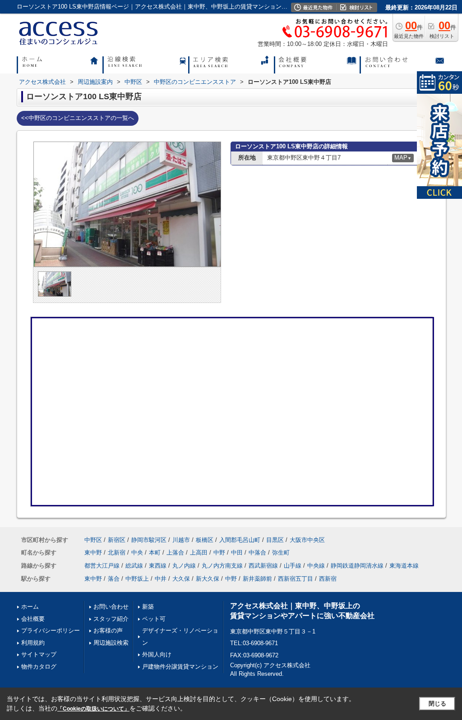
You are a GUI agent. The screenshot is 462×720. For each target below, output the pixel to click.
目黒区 (275, 540)
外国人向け (156, 654)
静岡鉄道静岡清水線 (357, 565)
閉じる (437, 703)
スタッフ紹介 (111, 618)
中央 (137, 552)
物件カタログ (38, 666)
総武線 (134, 565)
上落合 (175, 552)
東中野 (93, 552)
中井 (160, 578)
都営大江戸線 (102, 565)
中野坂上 (137, 578)
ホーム (30, 606)
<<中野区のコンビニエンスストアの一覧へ (77, 118)
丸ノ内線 (184, 565)
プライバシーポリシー (50, 630)
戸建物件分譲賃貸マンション (180, 666)
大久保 (181, 578)
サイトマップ (38, 654)
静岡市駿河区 (148, 540)
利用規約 (33, 642)
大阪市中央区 (307, 540)
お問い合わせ (111, 606)
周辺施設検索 (111, 642)
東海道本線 (404, 565)
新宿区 (116, 540)
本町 (155, 552)
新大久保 (207, 578)
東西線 (157, 565)
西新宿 (328, 578)
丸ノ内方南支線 (222, 565)
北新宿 (116, 552)
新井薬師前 (257, 578)
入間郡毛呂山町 (239, 540)
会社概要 (33, 618)
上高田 (199, 552)
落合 (114, 578)
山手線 (292, 565)
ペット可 (154, 618)
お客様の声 (108, 630)
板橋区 (204, 540)
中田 (237, 552)
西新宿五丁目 (295, 578)
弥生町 (281, 552)
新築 (148, 606)
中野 (219, 552)
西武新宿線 (263, 565)
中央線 (316, 565)
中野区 (93, 540)
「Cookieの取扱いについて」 (93, 709)
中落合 (257, 552)
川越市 (181, 540)
